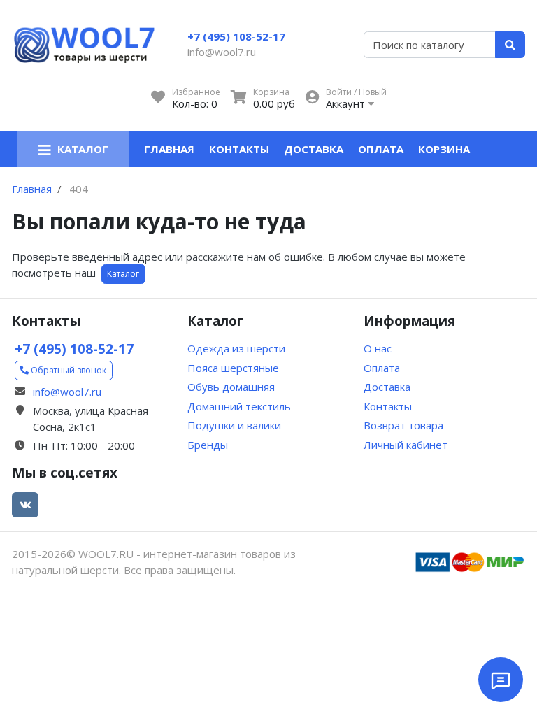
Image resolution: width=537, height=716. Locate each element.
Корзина (444, 149)
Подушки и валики (234, 425)
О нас (378, 348)
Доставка (313, 149)
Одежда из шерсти (236, 348)
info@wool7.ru (221, 52)
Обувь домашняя (231, 387)
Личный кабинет (406, 445)
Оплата (380, 149)
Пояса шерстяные (233, 368)
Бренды (207, 445)
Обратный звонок (67, 370)
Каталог (123, 274)
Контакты (239, 149)
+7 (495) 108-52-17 (236, 36)
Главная (169, 149)
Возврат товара (403, 425)
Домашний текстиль (239, 406)
